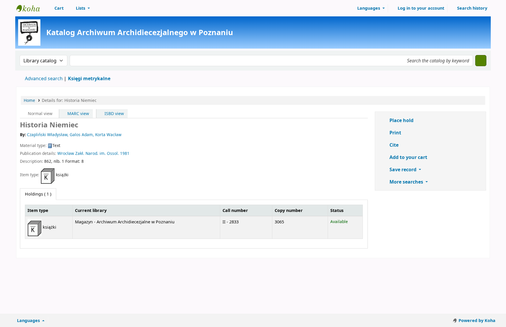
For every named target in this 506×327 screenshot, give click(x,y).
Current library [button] (91, 210)
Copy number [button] (289, 210)
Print (394, 132)
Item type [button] (38, 210)
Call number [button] (235, 210)
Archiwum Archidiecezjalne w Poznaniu (31, 8)
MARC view (77, 113)
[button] (56, 8)
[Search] (480, 60)
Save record (403, 169)
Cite (393, 145)
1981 (124, 153)
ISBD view (113, 113)
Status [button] (336, 210)
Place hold (400, 120)
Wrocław (65, 153)
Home (29, 100)
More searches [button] (406, 182)
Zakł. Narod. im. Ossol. (97, 153)
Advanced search (44, 78)
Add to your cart (407, 157)
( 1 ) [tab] (38, 194)
